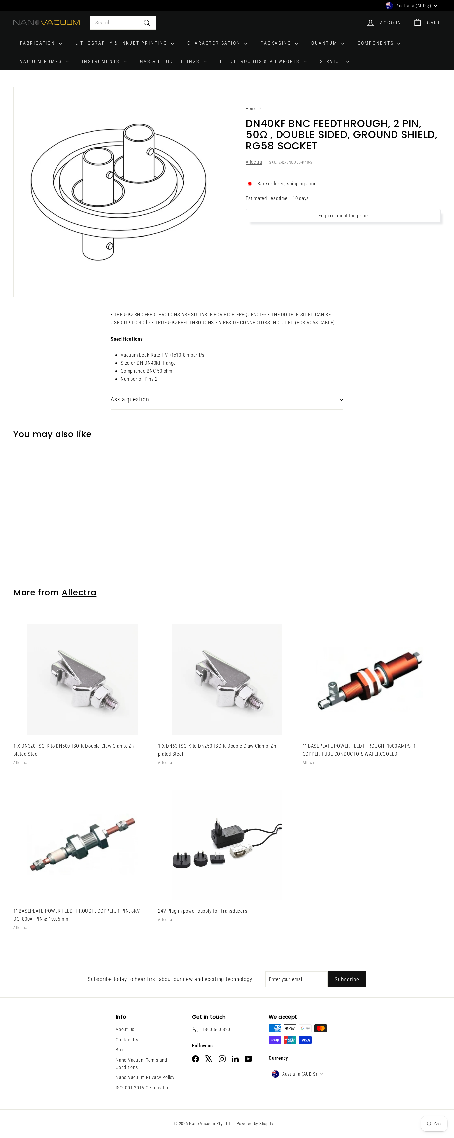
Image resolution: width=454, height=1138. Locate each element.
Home (251, 108)
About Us (125, 1029)
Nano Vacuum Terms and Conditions (141, 1063)
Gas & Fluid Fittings (171, 61)
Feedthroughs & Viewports (261, 61)
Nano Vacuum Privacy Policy (145, 1077)
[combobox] (123, 23)
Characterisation (215, 43)
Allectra (254, 162)
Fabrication (38, 43)
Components (377, 43)
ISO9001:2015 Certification (143, 1087)
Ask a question (130, 399)
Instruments (102, 61)
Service (332, 61)
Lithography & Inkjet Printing (122, 43)
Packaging (277, 43)
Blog (120, 1049)
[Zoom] (118, 192)
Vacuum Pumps (42, 61)
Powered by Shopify (255, 1123)
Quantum (325, 43)
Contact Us (127, 1039)
